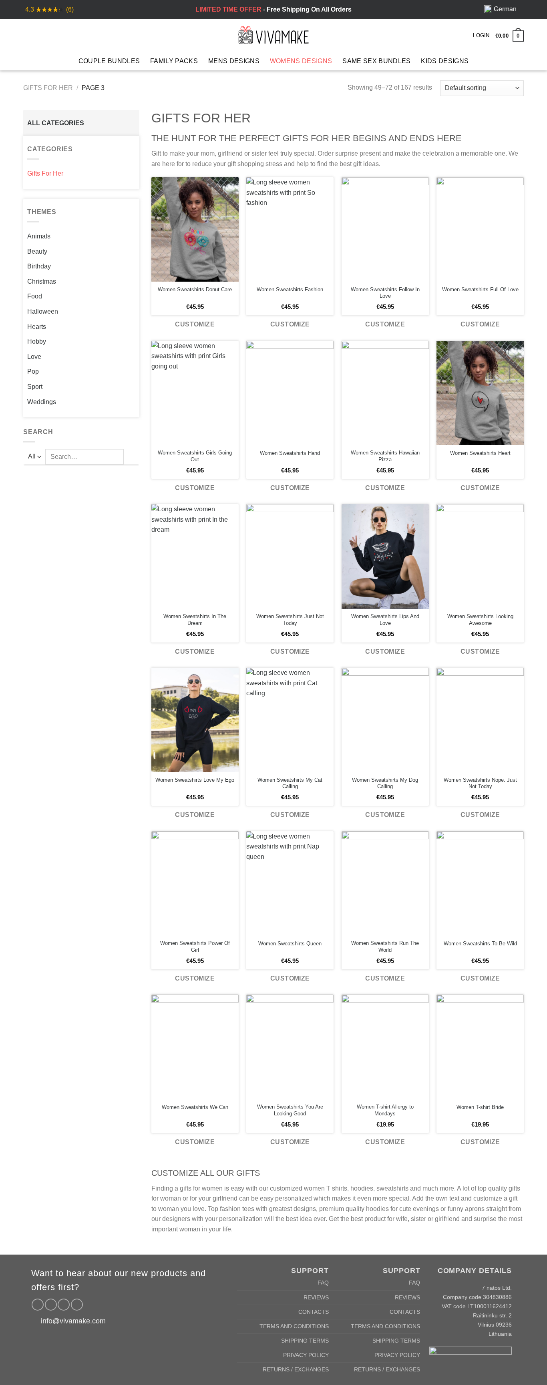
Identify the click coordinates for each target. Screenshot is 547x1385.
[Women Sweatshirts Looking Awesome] (480, 556)
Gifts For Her (48, 87)
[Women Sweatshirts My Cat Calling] (290, 720)
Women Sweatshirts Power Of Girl (195, 946)
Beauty (37, 251)
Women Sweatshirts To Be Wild (480, 944)
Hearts (36, 326)
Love (34, 356)
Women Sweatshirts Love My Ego (194, 780)
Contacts (313, 1312)
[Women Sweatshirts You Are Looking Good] (290, 1047)
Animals (38, 236)
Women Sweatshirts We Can (195, 1107)
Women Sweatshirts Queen (290, 944)
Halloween (42, 311)
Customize (195, 324)
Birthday (39, 266)
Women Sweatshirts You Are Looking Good (290, 1110)
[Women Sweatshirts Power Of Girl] (195, 883)
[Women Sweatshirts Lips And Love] (385, 556)
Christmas (41, 281)
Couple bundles (109, 61)
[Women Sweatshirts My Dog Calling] (385, 720)
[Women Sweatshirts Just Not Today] (290, 556)
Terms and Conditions (294, 1326)
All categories (55, 123)
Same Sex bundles (376, 61)
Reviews (316, 1297)
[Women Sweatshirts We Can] (195, 1047)
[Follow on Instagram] (51, 1305)
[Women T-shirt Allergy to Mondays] (385, 1047)
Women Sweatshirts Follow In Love (385, 292)
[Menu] (28, 35)
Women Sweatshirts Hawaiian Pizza (385, 456)
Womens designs (301, 61)
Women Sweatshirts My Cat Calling (289, 783)
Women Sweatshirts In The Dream (194, 619)
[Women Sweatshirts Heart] (480, 393)
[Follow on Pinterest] (64, 1305)
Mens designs (233, 61)
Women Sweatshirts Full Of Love (480, 289)
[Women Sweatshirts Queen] (290, 883)
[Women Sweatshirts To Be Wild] (480, 883)
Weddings (41, 401)
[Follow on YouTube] (77, 1305)
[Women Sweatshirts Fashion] (290, 229)
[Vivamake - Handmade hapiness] (273, 35)
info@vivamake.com (73, 1321)
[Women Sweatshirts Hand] (290, 393)
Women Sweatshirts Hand (290, 453)
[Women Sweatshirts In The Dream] (195, 556)
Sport (34, 386)
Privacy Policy (306, 1355)
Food (34, 296)
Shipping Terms (305, 1340)
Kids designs (445, 61)
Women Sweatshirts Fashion (290, 289)
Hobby (36, 341)
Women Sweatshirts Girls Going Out (195, 456)
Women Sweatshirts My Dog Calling (385, 783)
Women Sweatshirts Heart (480, 453)
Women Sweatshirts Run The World (385, 946)
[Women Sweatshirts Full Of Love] (480, 229)
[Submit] (131, 456)
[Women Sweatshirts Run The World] (385, 883)
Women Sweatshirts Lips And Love (385, 619)
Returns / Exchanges (296, 1369)
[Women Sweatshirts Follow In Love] (385, 229)
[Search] (41, 35)
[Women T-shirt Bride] (480, 1047)
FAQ (323, 1282)
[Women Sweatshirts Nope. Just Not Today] (480, 720)
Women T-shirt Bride (480, 1107)
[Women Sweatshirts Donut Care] (195, 229)
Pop (33, 371)
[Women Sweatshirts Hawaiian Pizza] (385, 393)
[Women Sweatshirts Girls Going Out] (195, 393)
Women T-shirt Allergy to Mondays (385, 1110)
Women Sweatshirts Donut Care (195, 289)
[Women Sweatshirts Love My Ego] (195, 720)
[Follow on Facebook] (38, 1305)
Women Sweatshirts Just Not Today (290, 619)
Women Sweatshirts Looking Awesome (480, 619)
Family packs (174, 61)
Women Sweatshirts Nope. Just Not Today (480, 783)
